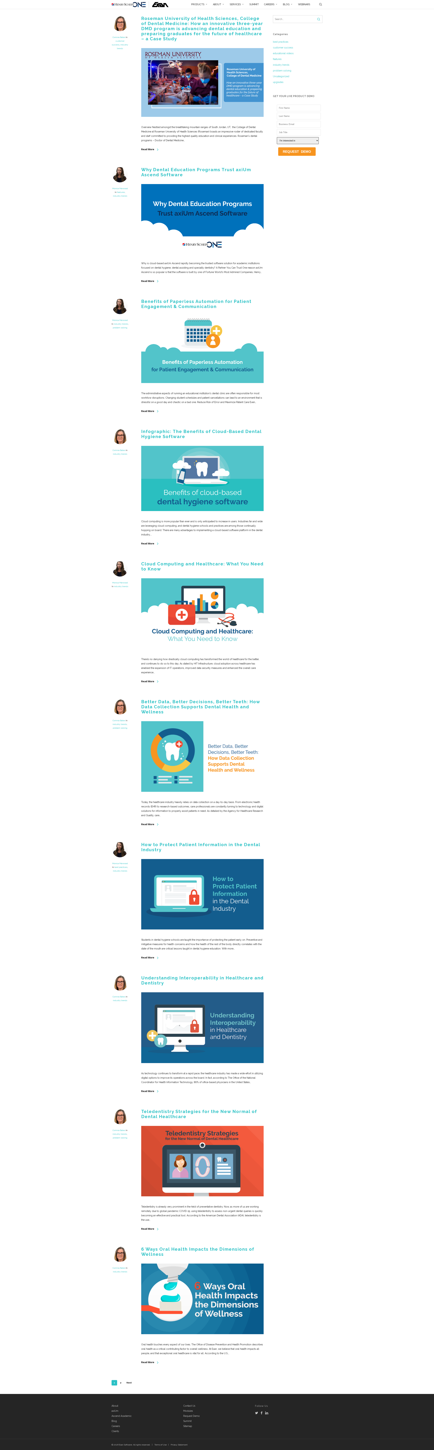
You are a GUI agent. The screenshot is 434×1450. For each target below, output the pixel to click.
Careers (116, 1426)
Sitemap (187, 1426)
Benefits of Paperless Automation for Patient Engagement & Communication (196, 304)
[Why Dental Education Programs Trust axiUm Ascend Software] (202, 259)
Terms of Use (160, 1445)
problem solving (120, 327)
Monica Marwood (120, 188)
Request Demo (191, 1416)
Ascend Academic (122, 1416)
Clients (115, 1431)
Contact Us (189, 1405)
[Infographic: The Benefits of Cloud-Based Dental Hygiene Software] (202, 517)
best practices (120, 867)
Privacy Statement (179, 1445)
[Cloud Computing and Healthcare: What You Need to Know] (202, 654)
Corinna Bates (119, 37)
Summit (187, 1421)
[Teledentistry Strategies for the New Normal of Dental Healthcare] (202, 1202)
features (121, 192)
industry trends (120, 196)
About (115, 1405)
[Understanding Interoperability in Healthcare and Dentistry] (202, 1069)
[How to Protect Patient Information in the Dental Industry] (202, 935)
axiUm (115, 1411)
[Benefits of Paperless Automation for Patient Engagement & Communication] (202, 389)
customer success (283, 47)
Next (129, 1383)
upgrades (278, 82)
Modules (188, 1411)
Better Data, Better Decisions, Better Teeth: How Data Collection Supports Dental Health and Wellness (200, 706)
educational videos (283, 53)
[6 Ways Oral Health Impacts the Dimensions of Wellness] (202, 1340)
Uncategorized (281, 76)
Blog (114, 1421)
